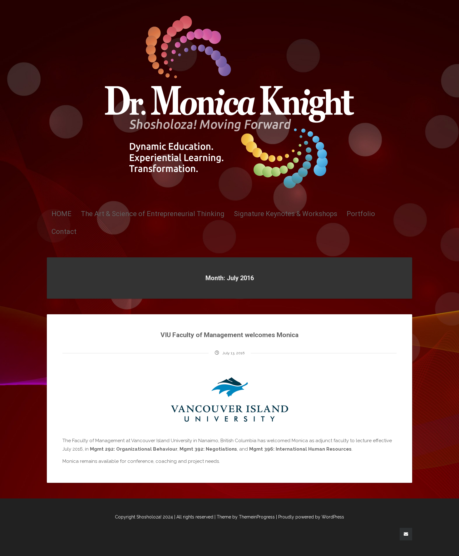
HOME (62, 214)
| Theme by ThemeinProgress (245, 516)
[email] (406, 534)
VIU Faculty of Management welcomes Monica (229, 335)
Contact (64, 231)
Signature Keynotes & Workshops (285, 214)
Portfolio (361, 214)
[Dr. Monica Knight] (229, 101)
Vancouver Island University (161, 440)
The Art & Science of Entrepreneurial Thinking (153, 214)
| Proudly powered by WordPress (310, 516)
